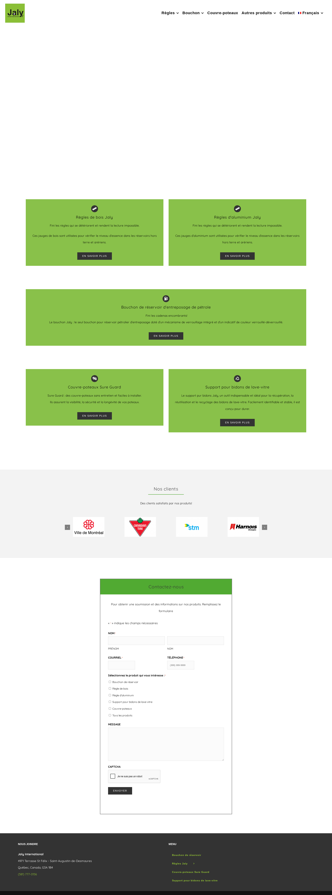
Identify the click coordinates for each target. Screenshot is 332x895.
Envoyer (120, 790)
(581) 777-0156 (27, 874)
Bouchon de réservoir (125, 682)
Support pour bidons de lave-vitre (132, 702)
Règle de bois (120, 688)
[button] (67, 527)
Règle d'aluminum (123, 695)
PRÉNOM (113, 648)
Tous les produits (122, 715)
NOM (170, 648)
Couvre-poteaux (122, 708)
